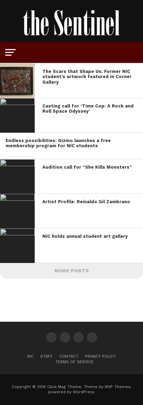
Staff (46, 356)
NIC (30, 356)
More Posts (71, 270)
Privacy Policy (100, 356)
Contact (68, 356)
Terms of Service (74, 362)
